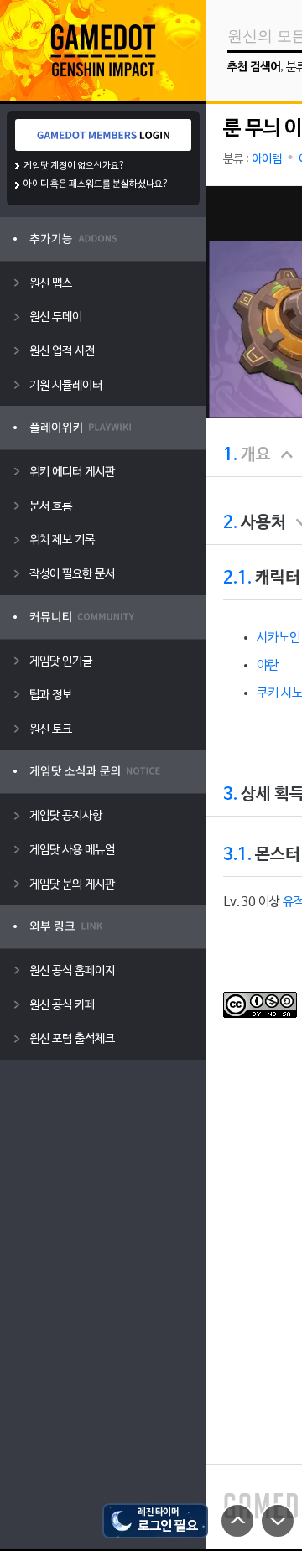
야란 (268, 665)
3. (230, 795)
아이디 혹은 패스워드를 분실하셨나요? (96, 184)
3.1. (237, 855)
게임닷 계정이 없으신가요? (74, 166)
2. (230, 523)
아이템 (267, 159)
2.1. (237, 578)
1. (230, 455)
